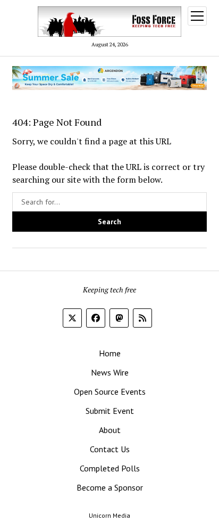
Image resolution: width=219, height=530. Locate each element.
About (110, 430)
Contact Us (110, 449)
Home (110, 353)
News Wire (110, 372)
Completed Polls (110, 468)
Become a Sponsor (110, 487)
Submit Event (110, 410)
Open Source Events (110, 391)
